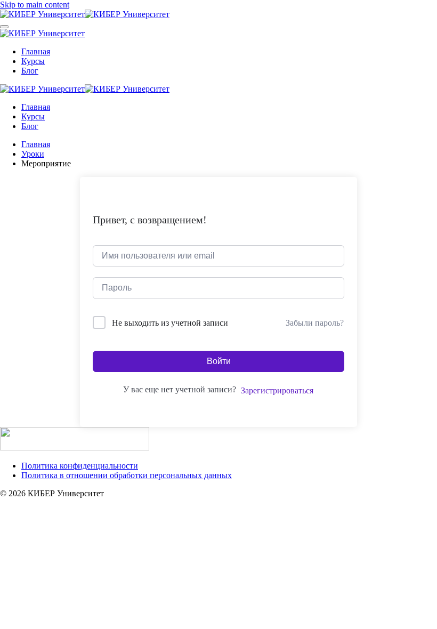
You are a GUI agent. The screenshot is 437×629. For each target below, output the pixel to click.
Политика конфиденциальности (79, 465)
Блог (29, 70)
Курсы (33, 61)
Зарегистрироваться (277, 390)
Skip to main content (34, 4)
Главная (35, 51)
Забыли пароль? (315, 322)
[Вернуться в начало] (84, 14)
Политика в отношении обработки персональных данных (126, 475)
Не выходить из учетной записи (170, 322)
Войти (219, 361)
